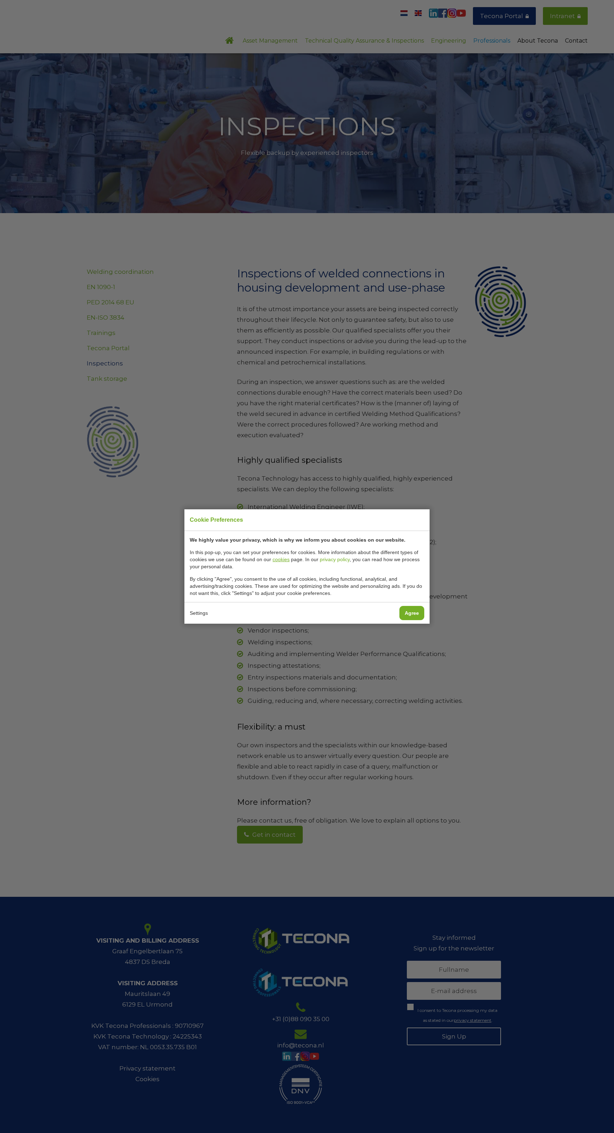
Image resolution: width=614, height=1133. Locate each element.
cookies (281, 559)
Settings (199, 613)
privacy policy (335, 559)
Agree (412, 613)
